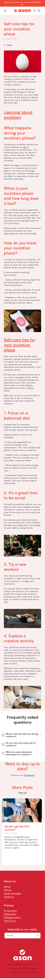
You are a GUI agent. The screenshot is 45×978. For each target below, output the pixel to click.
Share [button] (9, 45)
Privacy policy (10, 910)
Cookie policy (10, 914)
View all (22, 792)
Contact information (30, 972)
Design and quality (12, 893)
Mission (7, 886)
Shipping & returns (12, 917)
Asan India (18, 964)
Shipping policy (30, 968)
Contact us (9, 897)
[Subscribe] (37, 936)
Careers (7, 890)
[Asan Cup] (22, 955)
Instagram (29, 775)
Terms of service (31, 964)
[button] (5, 11)
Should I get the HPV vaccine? (17, 828)
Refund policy (14, 972)
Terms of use (10, 921)
